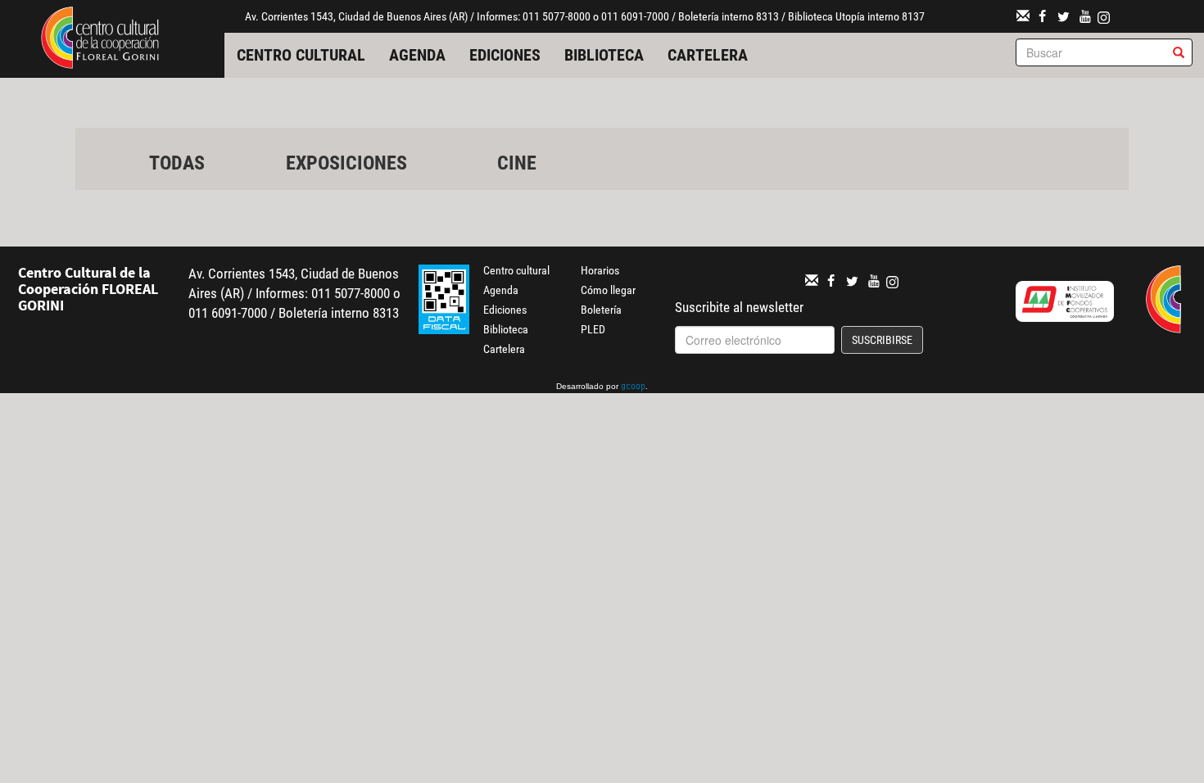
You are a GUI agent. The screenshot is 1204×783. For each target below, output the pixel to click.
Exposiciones (346, 163)
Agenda (417, 55)
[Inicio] (99, 36)
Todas (177, 163)
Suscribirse (882, 339)
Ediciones (505, 55)
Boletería (601, 309)
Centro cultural (301, 55)
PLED (593, 329)
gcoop (633, 387)
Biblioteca (604, 55)
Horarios (600, 270)
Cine (516, 163)
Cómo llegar (608, 290)
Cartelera (708, 55)
